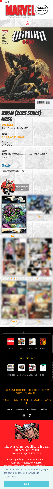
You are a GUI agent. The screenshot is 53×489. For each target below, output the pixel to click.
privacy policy (20, 409)
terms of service (31, 409)
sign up (9, 409)
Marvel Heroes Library (25, 446)
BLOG (16, 399)
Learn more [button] (10, 476)
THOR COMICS (30, 393)
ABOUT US (38, 399)
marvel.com (43, 409)
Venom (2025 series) (13, 136)
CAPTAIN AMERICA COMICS (15, 389)
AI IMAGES (6, 399)
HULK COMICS (34, 389)
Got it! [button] (26, 484)
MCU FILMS (25, 399)
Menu (7, 1)
